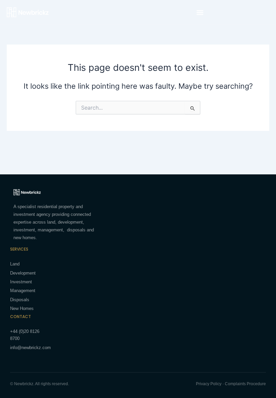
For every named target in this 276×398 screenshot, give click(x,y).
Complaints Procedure (245, 383)
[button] (199, 12)
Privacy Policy (208, 383)
